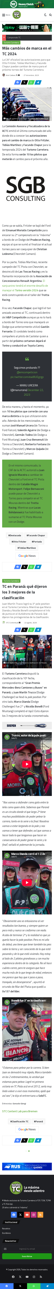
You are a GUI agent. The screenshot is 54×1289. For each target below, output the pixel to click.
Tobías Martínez (27, 548)
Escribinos (6, 1233)
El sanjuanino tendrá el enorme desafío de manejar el (25, 285)
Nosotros (6, 1228)
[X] (23, 82)
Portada (37, 541)
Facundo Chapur (36, 535)
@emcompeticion (27, 372)
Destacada (15, 535)
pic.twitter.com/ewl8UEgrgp (27, 377)
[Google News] (27, 556)
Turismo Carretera (11, 42)
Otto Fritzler (19, 541)
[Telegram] (37, 82)
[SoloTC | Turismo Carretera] (23, 14)
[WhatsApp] (30, 82)
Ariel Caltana (10, 75)
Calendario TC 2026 (15, 37)
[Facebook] (17, 82)
